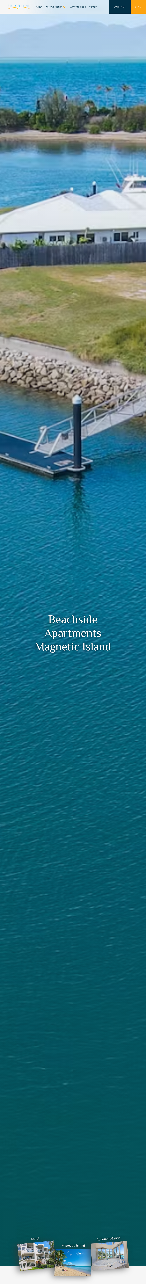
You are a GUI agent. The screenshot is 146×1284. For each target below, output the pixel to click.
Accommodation (54, 6)
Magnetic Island (78, 6)
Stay (138, 7)
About (39, 6)
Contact (93, 6)
